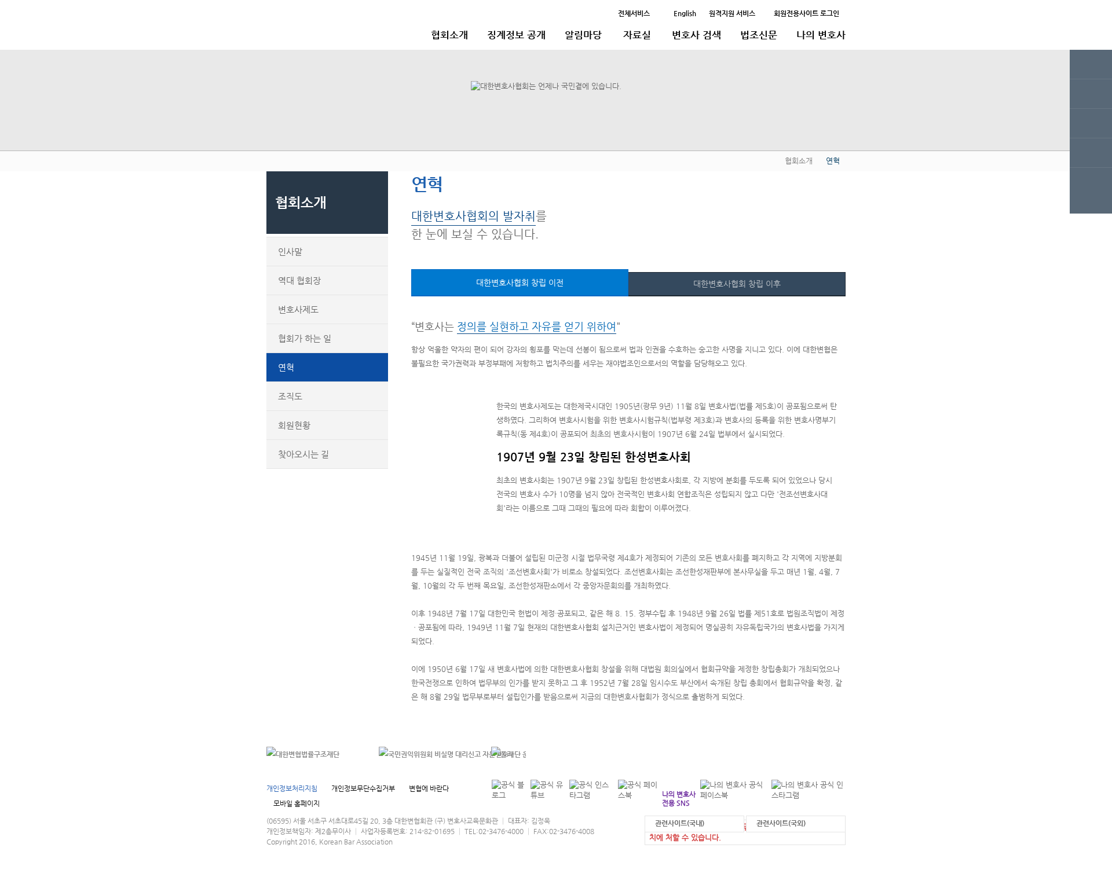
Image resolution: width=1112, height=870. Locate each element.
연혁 (286, 367)
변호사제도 (298, 309)
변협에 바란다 (429, 788)
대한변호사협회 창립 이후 (737, 283)
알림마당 (583, 35)
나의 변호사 (821, 35)
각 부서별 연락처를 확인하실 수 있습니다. (766, 754)
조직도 (290, 396)
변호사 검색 (696, 35)
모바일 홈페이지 (296, 803)
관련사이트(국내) (679, 823)
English (685, 13)
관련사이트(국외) (781, 823)
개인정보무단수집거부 (363, 788)
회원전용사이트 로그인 (806, 13)
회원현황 (294, 425)
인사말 (290, 251)
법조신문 (758, 35)
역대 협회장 (299, 280)
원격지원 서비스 (732, 13)
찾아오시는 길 (303, 454)
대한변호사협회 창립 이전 (520, 282)
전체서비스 (634, 13)
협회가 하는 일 (304, 338)
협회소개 (449, 35)
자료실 (637, 35)
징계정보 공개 (516, 35)
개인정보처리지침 (291, 788)
